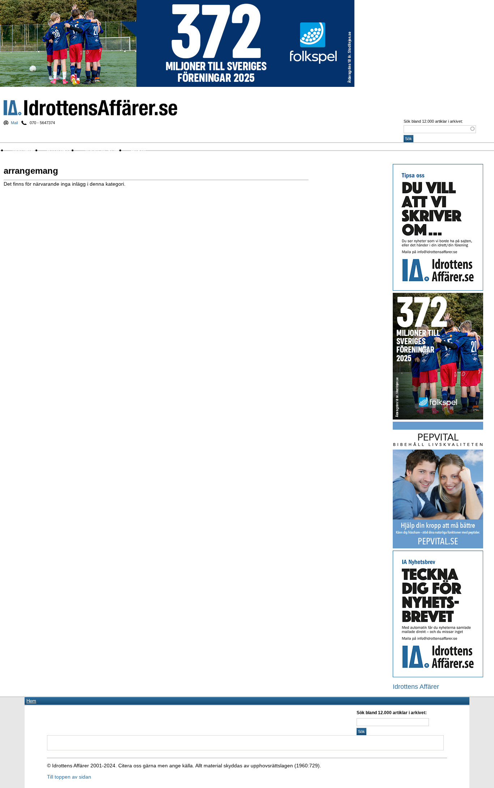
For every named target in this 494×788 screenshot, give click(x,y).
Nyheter (24, 150)
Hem (31, 701)
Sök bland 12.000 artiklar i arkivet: (433, 121)
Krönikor (60, 150)
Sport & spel (101, 150)
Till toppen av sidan (69, 777)
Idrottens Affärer (90, 107)
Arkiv (138, 150)
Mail (14, 123)
